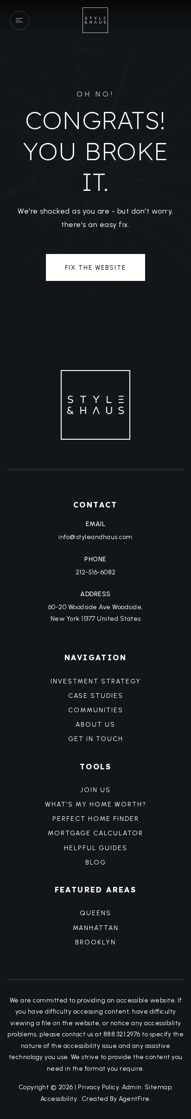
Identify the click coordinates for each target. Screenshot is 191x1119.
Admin (132, 1087)
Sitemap (158, 1087)
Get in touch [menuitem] (95, 739)
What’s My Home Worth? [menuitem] (95, 804)
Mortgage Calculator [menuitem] (95, 833)
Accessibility (58, 1098)
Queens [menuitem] (95, 913)
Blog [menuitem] (95, 862)
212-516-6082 (96, 572)
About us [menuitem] (95, 725)
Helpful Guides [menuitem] (95, 848)
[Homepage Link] (95, 19)
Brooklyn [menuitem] (95, 942)
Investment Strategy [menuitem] (96, 681)
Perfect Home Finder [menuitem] (95, 819)
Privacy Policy (98, 1087)
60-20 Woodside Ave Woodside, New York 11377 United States (95, 613)
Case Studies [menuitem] (95, 696)
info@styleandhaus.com (95, 537)
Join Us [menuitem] (95, 790)
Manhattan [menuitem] (96, 928)
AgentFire (134, 1098)
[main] (95, 170)
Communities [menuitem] (95, 710)
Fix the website (95, 267)
